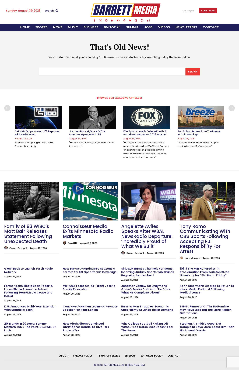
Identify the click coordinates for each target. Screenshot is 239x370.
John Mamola (192, 258)
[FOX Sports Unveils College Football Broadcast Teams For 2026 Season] (146, 117)
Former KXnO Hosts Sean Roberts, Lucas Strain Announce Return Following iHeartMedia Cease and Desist (28, 291)
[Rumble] (142, 20)
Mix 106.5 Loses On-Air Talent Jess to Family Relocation (89, 287)
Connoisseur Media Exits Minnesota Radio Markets (88, 231)
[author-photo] (6, 248)
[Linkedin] (112, 20)
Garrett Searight (18, 248)
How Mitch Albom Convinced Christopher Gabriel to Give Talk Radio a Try (86, 327)
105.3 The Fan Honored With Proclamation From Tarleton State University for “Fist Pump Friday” (204, 272)
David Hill (72, 243)
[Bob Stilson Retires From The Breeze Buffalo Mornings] (201, 117)
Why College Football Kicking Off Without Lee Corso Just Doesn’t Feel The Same (147, 327)
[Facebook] (94, 20)
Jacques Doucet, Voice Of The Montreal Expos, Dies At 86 (87, 133)
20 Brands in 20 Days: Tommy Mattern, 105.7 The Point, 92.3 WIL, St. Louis (30, 327)
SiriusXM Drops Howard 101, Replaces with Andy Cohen (37, 133)
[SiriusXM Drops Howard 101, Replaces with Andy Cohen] (38, 117)
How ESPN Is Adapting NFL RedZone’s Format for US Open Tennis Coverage (90, 270)
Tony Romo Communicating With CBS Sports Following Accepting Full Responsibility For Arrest (205, 239)
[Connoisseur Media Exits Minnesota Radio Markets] (90, 201)
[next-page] (232, 108)
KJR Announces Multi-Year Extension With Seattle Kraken (30, 308)
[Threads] (136, 20)
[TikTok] (124, 20)
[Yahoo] (148, 20)
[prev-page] (7, 108)
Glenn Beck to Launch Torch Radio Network (28, 270)
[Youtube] (118, 20)
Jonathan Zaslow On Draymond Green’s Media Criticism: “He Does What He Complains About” (145, 289)
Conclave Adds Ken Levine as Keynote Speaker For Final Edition (90, 308)
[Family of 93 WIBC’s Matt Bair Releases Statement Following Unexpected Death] (31, 201)
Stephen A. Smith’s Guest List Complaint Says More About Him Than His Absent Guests (207, 327)
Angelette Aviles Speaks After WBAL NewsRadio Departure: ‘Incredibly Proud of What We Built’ (147, 236)
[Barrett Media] (125, 10)
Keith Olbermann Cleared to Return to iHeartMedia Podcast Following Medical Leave (207, 289)
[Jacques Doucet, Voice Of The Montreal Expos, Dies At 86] (92, 117)
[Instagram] (106, 20)
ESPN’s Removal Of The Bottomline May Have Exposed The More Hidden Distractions (205, 309)
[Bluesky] (130, 20)
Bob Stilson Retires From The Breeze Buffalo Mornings (199, 133)
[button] (52, 10)
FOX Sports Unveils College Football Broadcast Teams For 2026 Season (145, 133)
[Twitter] (100, 20)
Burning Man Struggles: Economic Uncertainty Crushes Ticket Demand (147, 308)
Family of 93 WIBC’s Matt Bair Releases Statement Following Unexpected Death (28, 234)
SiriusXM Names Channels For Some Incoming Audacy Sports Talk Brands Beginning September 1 (147, 272)
